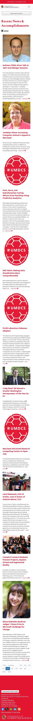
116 (3, 668)
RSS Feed (19, 709)
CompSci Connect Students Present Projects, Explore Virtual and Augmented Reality (15, 561)
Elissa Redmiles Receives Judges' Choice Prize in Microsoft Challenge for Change (14, 625)
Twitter (6, 709)
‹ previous (11, 665)
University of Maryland (16, 2)
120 (21, 668)
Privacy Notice (16, 712)
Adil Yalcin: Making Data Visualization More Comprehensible (14, 273)
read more (25, 98)
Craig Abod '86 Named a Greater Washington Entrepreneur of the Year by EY (16, 392)
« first (4, 665)
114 (25, 665)
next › (4, 672)
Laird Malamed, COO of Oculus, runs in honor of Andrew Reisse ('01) (14, 497)
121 (25, 668)
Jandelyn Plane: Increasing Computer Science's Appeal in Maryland (16, 135)
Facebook (2, 709)
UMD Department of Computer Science (13, 7)
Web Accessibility (6, 712)
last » (9, 672)
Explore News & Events (16, 13)
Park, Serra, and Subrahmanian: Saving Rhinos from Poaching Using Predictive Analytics (16, 194)
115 (29, 665)
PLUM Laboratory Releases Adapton (15, 329)
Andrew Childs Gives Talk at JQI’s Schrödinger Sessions (16, 66)
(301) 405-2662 (13, 706)
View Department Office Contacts (10, 691)
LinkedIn (15, 709)
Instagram (11, 709)
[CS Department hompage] (16, 716)
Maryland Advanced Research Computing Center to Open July (16, 451)
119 (16, 668)
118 (12, 668)
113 (21, 665)
